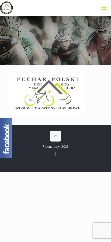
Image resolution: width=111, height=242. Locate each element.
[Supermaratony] (6, 7)
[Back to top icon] (55, 136)
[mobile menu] (104, 7)
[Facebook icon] (56, 154)
